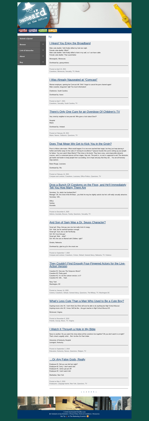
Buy (21, 62)
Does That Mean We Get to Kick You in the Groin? (80, 143)
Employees (53, 384)
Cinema (52, 293)
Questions (71, 135)
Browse (23, 44)
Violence (108, 255)
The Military (91, 293)
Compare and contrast (56, 176)
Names (56, 135)
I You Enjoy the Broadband (70, 43)
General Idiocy (89, 255)
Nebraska (98, 255)
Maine (51, 135)
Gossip (57, 321)
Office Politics (85, 176)
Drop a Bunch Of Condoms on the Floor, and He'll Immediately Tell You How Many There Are (87, 186)
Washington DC (104, 293)
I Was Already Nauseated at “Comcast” (73, 79)
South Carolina (69, 103)
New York (73, 384)
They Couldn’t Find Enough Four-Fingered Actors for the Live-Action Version (87, 265)
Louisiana (76, 176)
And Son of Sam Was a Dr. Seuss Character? (77, 222)
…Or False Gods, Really (67, 359)
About (22, 56)
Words (77, 71)
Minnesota (61, 71)
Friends (51, 321)
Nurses (66, 351)
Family (70, 214)
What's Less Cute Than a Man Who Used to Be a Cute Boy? (86, 301)
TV (73, 71)
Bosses (64, 214)
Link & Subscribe (26, 50)
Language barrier (63, 384)
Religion (80, 351)
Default (81, 255)
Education (52, 351)
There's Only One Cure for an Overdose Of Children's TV (84, 111)
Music (63, 321)
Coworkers (53, 71)
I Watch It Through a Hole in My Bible (72, 329)
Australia (58, 214)
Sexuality (68, 71)
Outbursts (63, 135)
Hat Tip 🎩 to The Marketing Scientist (73, 416)
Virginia (71, 321)
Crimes (75, 255)
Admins (52, 214)
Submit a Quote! (26, 39)
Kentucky (60, 351)
